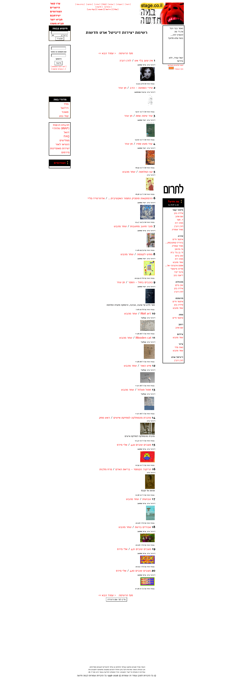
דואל (66, 132)
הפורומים (56, 11)
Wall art (146, 314)
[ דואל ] (127, 4)
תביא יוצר (56, 19)
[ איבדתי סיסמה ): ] (58, 69)
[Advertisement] (60, 84)
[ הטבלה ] (119, 4)
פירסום (65, 152)
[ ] (91, 9)
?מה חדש (173, 202)
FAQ (66, 136)
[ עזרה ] (97, 4)
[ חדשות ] (98, 7)
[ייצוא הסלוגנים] (171, 69)
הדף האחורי (179, 69)
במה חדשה (82, 675)
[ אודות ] (111, 4)
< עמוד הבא (109, 53)
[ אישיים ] (107, 7)
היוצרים (55, 7)
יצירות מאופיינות (60, 148)
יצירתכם (55, 15)
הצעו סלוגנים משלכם (175, 65)
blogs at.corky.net (61, 125)
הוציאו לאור (62, 144)
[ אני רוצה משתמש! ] (58, 66)
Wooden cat (143, 338)
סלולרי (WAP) (60, 128)
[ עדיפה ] (89, 4)
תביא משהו (57, 23)
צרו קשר (55, 3)
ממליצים (64, 140)
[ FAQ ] (104, 4)
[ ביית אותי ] (79, 4)
